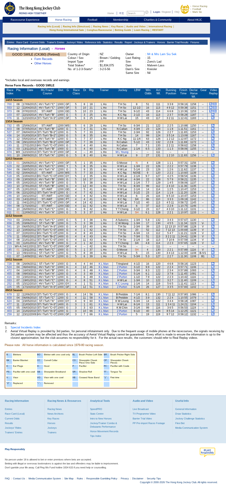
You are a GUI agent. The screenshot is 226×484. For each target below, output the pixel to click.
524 (9, 267)
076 (9, 118)
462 (9, 229)
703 (9, 220)
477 (9, 304)
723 (9, 162)
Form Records (43, 59)
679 (9, 294)
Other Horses (42, 63)
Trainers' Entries (14, 432)
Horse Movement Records (104, 431)
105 (9, 287)
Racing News (100, 26)
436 (9, 135)
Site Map (68, 478)
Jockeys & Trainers (144, 42)
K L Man (104, 263)
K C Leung (122, 283)
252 (9, 283)
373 (9, 111)
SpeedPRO (96, 409)
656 (9, 223)
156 (9, 148)
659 (9, 297)
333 (9, 280)
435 (9, 307)
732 (9, 125)
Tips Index (95, 436)
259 (9, 192)
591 (9, 226)
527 (9, 132)
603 (9, 128)
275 (9, 142)
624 (9, 301)
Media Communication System (191, 427)
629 (9, 166)
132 (9, 202)
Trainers (51, 432)
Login (156, 12)
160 (9, 199)
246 (9, 195)
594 (9, 169)
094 (9, 205)
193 (9, 145)
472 (9, 270)
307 (9, 189)
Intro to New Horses (101, 418)
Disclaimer (137, 478)
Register (166, 12)
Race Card (22, 42)
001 (9, 155)
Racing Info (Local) (49, 26)
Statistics (107, 42)
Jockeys (52, 427)
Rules (80, 478)
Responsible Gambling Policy (101, 478)
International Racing (160, 26)
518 (9, 176)
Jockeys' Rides (74, 42)
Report (128, 42)
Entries (10, 42)
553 (9, 107)
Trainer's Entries (55, 42)
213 (9, 246)
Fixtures (194, 42)
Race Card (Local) (15, 413)
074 (9, 152)
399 (9, 182)
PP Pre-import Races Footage (149, 423)
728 (9, 263)
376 (9, 138)
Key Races (117, 26)
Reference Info (92, 42)
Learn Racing (141, 30)
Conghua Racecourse (99, 30)
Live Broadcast (141, 409)
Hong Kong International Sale (66, 30)
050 (9, 209)
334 (9, 239)
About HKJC (194, 19)
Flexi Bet (180, 423)
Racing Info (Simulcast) (76, 26)
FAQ (177, 12)
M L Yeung (122, 152)
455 (9, 273)
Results (118, 42)
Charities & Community (157, 19)
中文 (121, 13)
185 (9, 249)
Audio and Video (136, 26)
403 (9, 311)
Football (196, 9)
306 (9, 243)
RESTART (158, 30)
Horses (160, 42)
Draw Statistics (183, 413)
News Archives (55, 413)
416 (9, 277)
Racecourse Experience (25, 19)
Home (110, 13)
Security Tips (154, 478)
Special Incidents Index (26, 327)
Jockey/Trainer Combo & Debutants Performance (103, 425)
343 (9, 186)
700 (9, 104)
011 (9, 212)
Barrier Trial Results (177, 42)
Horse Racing (199, 6)
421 (9, 233)
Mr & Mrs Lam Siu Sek (162, 54)
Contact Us (19, 478)
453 (9, 179)
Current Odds (37, 42)
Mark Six (197, 12)
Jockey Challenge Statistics (190, 418)
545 (9, 172)
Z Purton (122, 267)
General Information (185, 409)
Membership (120, 19)
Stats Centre (97, 413)
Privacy (125, 478)
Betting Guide (123, 30)
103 (9, 114)
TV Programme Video (144, 413)
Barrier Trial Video (142, 418)
